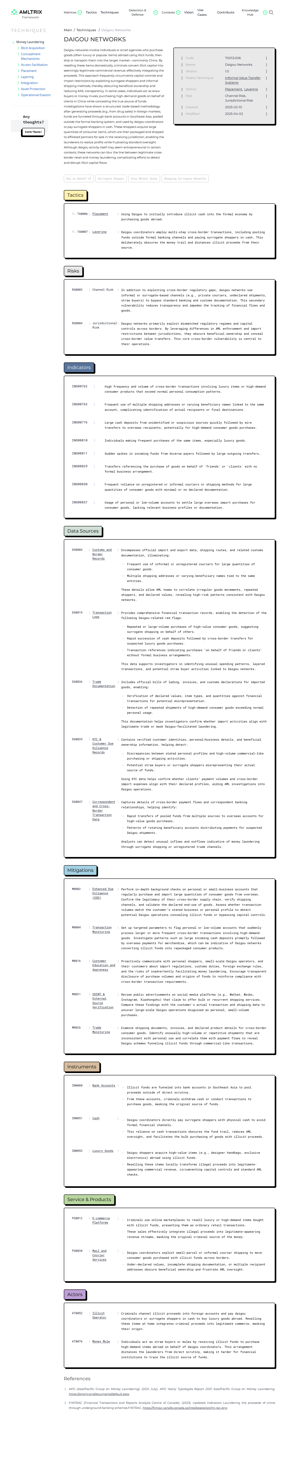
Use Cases (202, 12)
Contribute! (33, 132)
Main (68, 30)
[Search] (271, 12)
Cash (95, 1118)
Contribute (225, 12)
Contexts (168, 12)
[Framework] (26, 12)
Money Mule (101, 1341)
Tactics (91, 12)
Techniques (110, 12)
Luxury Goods (102, 1151)
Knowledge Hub (250, 12)
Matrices (70, 12)
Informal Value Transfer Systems (243, 80)
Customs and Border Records (102, 554)
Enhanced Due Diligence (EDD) (102, 893)
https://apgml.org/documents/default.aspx (99, 1394)
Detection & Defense (137, 12)
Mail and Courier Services (99, 1255)
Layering (251, 89)
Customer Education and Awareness (103, 965)
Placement (234, 89)
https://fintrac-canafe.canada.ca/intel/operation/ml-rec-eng (185, 1408)
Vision (189, 12)
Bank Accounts (103, 1085)
